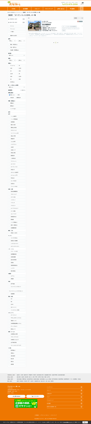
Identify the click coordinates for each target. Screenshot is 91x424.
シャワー (13, 268)
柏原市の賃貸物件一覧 (51, 406)
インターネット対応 (15, 310)
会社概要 (25, 8)
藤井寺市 (26, 374)
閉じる (85, 422)
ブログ (48, 396)
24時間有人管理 (14, 334)
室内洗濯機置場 (14, 191)
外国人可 (13, 169)
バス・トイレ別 (14, 251)
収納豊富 (13, 293)
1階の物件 (13, 355)
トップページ (49, 387)
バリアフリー (13, 144)
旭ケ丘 (30, 377)
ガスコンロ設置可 (14, 172)
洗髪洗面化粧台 (14, 265)
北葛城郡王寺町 (47, 374)
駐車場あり (13, 350)
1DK (11, 68)
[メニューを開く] (81, 8)
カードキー (13, 164)
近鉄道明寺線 (30, 379)
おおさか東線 (48, 379)
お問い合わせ (60, 8)
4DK (20, 79)
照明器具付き (13, 216)
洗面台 (12, 262)
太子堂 (47, 21)
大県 (33, 377)
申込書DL (72, 8)
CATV (12, 304)
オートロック (13, 315)
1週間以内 (18, 97)
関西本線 (45, 27)
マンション (12, 28)
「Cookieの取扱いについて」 (67, 422)
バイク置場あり (14, 222)
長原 (50, 30)
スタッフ (37, 8)
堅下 (29, 381)
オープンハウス (14, 166)
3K (19, 73)
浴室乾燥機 (13, 256)
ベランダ (13, 202)
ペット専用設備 (14, 119)
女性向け (13, 183)
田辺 (43, 377)
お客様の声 (49, 393)
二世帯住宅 (13, 158)
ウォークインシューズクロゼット (16, 291)
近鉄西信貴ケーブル (68, 379)
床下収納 (13, 283)
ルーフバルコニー (14, 208)
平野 (36, 377)
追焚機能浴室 (13, 254)
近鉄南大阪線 (36, 379)
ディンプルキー (14, 326)
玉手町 (39, 377)
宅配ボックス (13, 320)
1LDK (20, 68)
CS (11, 298)
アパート (12, 26)
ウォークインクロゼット (16, 286)
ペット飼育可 (13, 116)
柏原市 (18, 374)
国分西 (26, 377)
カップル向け (13, 180)
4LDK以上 (12, 81)
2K (10, 71)
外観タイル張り (14, 232)
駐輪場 (12, 219)
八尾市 (44, 21)
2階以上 (12, 353)
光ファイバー (13, 307)
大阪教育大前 (37, 381)
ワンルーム (12, 65)
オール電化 (13, 211)
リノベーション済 (14, 133)
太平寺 (48, 377)
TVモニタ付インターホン (16, 317)
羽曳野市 (31, 374)
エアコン (13, 276)
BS (11, 301)
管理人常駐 (13, 152)
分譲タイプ (13, 150)
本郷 (45, 377)
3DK (11, 76)
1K (19, 65)
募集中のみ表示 (13, 35)
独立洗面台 (13, 270)
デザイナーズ (13, 130)
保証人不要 (13, 135)
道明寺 (52, 381)
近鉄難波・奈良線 (77, 379)
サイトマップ (49, 8)
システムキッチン (14, 243)
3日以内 (12, 97)
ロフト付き (13, 197)
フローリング (13, 194)
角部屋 (12, 364)
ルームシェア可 (14, 175)
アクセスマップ (50, 400)
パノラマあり (13, 108)
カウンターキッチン (15, 246)
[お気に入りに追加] (40, 30)
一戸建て (12, 31)
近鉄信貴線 (42, 379)
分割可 (12, 147)
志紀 (49, 381)
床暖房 (12, 278)
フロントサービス (14, 336)
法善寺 (23, 377)
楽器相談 (13, 121)
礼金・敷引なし (13, 47)
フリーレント (13, 161)
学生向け (13, 178)
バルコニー (13, 205)
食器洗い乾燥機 (14, 240)
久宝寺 (48, 27)
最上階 (12, 358)
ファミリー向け (14, 186)
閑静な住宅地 (13, 127)
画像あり (12, 103)
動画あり (12, 105)
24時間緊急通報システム (16, 323)
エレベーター (13, 213)
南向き (12, 361)
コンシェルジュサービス (16, 345)
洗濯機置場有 (13, 227)
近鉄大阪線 (19, 379)
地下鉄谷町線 (45, 30)
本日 (19, 94)
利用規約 (37, 415)
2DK (20, 71)
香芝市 (34, 374)
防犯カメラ (13, 329)
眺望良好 (13, 155)
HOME (13, 8)
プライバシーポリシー (45, 415)
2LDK (11, 73)
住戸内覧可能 (13, 342)
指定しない (12, 94)
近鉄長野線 (60, 379)
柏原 (18, 381)
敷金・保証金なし (14, 44)
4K (10, 79)
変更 (24, 19)
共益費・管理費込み (14, 50)
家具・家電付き (14, 225)
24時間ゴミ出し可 (14, 339)
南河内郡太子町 (40, 374)
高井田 (25, 381)
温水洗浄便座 (13, 259)
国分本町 (19, 377)
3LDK (20, 76)
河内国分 (21, 381)
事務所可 (13, 138)
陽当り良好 (13, 124)
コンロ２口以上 (14, 237)
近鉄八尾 (42, 381)
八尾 (48, 29)
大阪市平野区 (54, 374)
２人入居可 (13, 141)
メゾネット (13, 199)
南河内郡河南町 (61, 374)
